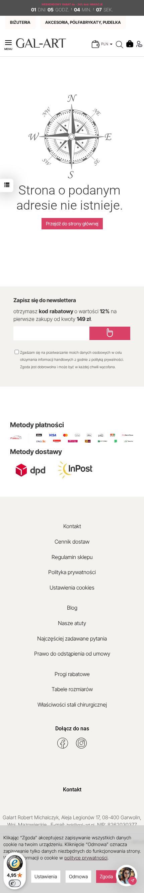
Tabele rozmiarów (72, 689)
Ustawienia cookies (72, 587)
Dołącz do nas (72, 728)
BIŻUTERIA (20, 22)
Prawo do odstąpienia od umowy (72, 653)
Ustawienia (45, 876)
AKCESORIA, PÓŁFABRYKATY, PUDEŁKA (83, 22)
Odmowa (78, 876)
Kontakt (72, 526)
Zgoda (106, 876)
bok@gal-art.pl (80, 825)
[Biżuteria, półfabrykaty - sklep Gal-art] (41, 43)
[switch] (15, 883)
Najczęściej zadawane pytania (72, 638)
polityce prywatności (85, 857)
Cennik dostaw (72, 541)
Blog (72, 607)
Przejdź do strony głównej (72, 223)
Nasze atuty (72, 623)
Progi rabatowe (72, 674)
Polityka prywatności (72, 572)
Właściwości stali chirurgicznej (72, 704)
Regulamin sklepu (72, 557)
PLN (105, 44)
